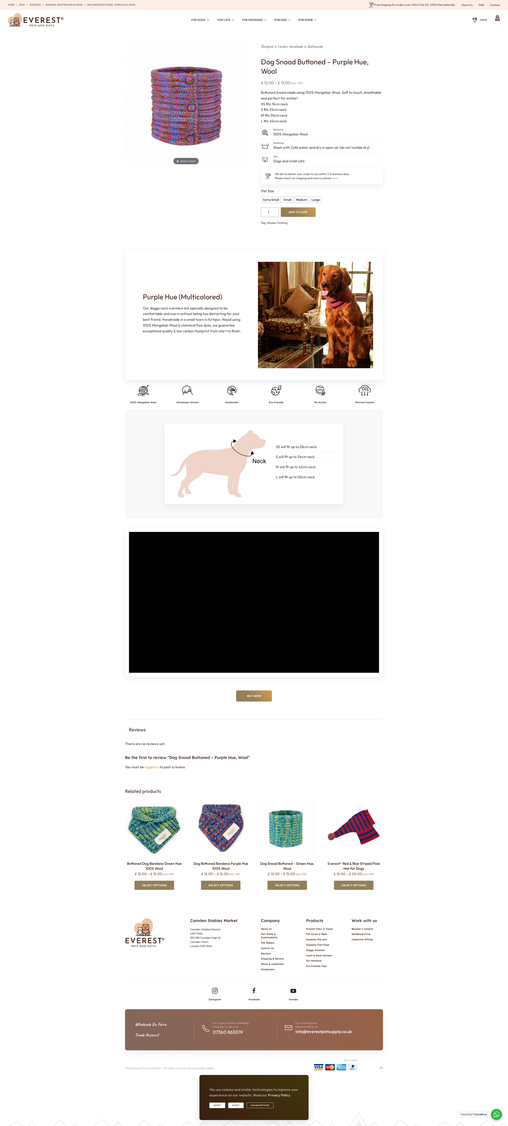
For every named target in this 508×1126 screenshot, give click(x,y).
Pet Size (267, 191)
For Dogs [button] (198, 20)
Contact (495, 5)
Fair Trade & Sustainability (269, 936)
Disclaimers (268, 969)
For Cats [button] (223, 20)
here (335, 178)
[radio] (271, 200)
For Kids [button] (280, 20)
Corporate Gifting (362, 939)
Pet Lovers (207, 1068)
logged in (152, 767)
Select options (154, 885)
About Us (467, 5)
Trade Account (147, 1035)
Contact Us (267, 948)
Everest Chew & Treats (319, 928)
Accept (217, 1105)
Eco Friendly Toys (316, 966)
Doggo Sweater (315, 950)
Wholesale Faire (361, 934)
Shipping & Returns (272, 958)
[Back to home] (36, 20)
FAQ (481, 5)
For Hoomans (314, 960)
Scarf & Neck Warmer (319, 955)
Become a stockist (362, 928)
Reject (236, 1105)
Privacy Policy (279, 1095)
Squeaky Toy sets (316, 939)
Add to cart (298, 212)
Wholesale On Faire (150, 1024)
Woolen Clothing (277, 223)
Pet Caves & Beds (316, 934)
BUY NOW (254, 696)
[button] (381, 1068)
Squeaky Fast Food (317, 944)
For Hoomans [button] (252, 20)
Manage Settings (260, 1105)
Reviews (266, 953)
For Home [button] (305, 20)
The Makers (267, 942)
